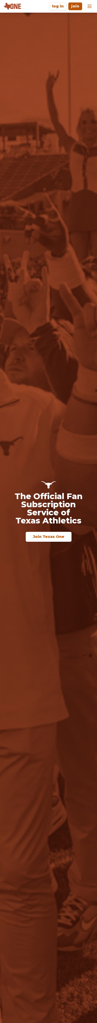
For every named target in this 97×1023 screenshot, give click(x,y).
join (75, 6)
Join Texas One (48, 537)
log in (58, 6)
